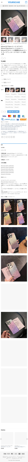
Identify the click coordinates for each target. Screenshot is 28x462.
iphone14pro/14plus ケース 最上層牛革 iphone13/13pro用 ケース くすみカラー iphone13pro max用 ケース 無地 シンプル (20, 446)
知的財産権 (9, 457)
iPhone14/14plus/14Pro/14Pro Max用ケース (13, 126)
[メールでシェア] (9, 137)
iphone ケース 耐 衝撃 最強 (8, 131)
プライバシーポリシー (21, 456)
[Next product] (2, 58)
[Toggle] (2, 79)
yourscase (14, 2)
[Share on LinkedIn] (14, 137)
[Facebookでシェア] (4, 137)
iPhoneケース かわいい (9, 132)
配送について (8, 458)
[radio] (7, 90)
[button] (2, 2)
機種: (2, 100)
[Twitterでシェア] (7, 137)
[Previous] (3, 23)
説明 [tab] (2, 144)
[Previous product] (5, 58)
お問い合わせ (5, 456)
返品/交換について (21, 457)
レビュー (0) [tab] (3, 150)
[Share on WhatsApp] (2, 137)
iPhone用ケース (8, 43)
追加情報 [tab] (2, 147)
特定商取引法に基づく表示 (17, 458)
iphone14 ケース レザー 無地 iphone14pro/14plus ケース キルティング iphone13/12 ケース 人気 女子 (6, 446)
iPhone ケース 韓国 (17, 131)
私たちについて (15, 457)
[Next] (25, 23)
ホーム (2, 43)
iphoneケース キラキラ (18, 132)
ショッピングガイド (12, 456)
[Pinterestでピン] (11, 137)
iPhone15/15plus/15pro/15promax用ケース (9, 128)
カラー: (2, 89)
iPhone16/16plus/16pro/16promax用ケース (9, 129)
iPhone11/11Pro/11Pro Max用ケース (19, 123)
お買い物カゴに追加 (13, 111)
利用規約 (4, 457)
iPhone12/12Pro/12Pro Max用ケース (8, 125)
